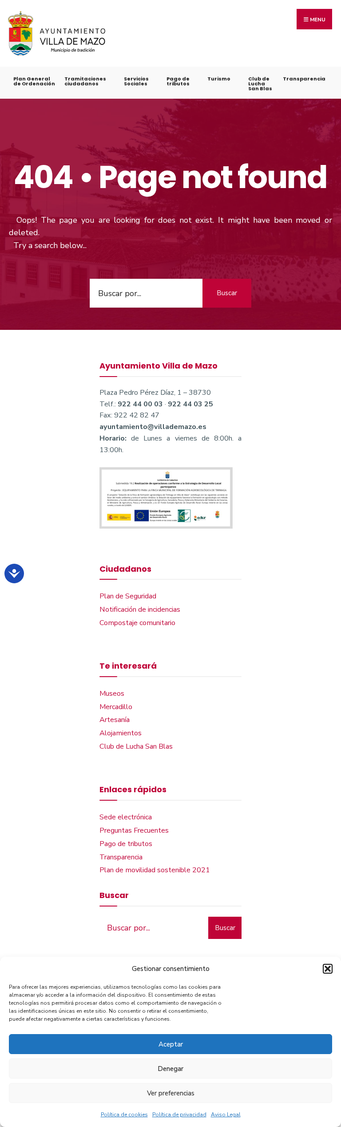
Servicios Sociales (136, 81)
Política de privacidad (179, 1114)
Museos (111, 693)
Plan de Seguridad (127, 596)
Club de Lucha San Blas (260, 83)
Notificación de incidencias (139, 609)
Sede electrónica (125, 817)
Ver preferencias (170, 1093)
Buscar (227, 293)
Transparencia (304, 78)
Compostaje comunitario (137, 623)
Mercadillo (115, 707)
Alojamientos (120, 733)
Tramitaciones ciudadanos (85, 81)
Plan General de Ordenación (34, 81)
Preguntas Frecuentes (134, 830)
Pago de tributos (178, 81)
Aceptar (171, 1044)
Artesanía (114, 720)
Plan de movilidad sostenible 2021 (154, 870)
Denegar (170, 1068)
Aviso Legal (226, 1114)
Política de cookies (124, 1114)
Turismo (218, 78)
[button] (327, 968)
